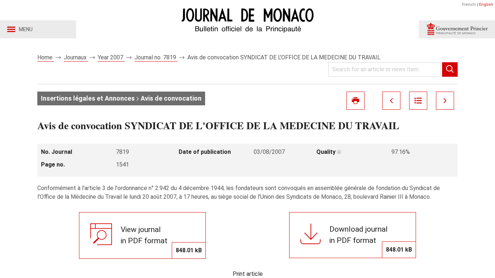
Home (45, 57)
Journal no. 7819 (156, 57)
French (469, 4)
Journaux (76, 57)
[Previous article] (391, 101)
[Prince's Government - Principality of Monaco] (457, 29)
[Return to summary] (418, 101)
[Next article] (445, 101)
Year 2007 (111, 57)
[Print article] (355, 101)
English (486, 4)
